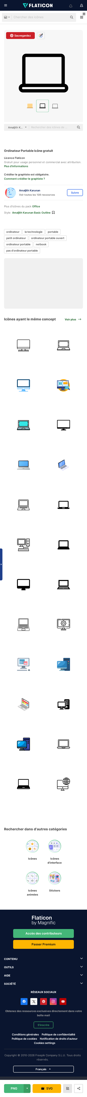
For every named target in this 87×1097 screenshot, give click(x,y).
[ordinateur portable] (23, 465)
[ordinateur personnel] (23, 544)
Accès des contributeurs (43, 933)
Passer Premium (43, 944)
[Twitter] (33, 1001)
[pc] (63, 664)
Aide (7, 975)
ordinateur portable (18, 244)
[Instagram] (53, 1001)
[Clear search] (62, 17)
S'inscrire (43, 1025)
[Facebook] (24, 1001)
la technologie (33, 231)
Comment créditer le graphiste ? (24, 178)
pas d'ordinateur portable (22, 250)
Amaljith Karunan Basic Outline (31, 212)
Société (10, 983)
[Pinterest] (43, 1001)
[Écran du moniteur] (63, 425)
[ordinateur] (23, 385)
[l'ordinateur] (23, 664)
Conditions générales (25, 1034)
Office (36, 206)
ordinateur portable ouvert (47, 238)
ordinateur (12, 231)
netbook (41, 244)
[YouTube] (62, 1001)
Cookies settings (44, 1043)
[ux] (63, 385)
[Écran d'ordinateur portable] (23, 704)
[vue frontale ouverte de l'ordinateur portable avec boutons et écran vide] (63, 584)
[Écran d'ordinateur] (23, 345)
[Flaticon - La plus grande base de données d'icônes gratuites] (38, 5)
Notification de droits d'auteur (58, 1038)
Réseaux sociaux (43, 992)
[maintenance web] (63, 624)
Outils (9, 967)
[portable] (63, 345)
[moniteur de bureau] (23, 584)
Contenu (10, 959)
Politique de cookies (24, 1038)
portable (53, 231)
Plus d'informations (16, 166)
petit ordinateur (16, 238)
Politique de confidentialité (58, 1034)
